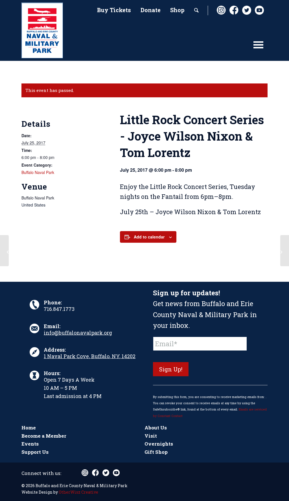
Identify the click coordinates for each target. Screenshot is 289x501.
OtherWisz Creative (78, 492)
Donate (151, 10)
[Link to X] (246, 10)
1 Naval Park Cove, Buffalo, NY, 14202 (89, 356)
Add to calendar (149, 237)
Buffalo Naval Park (37, 172)
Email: (52, 326)
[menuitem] (114, 10)
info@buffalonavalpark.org (78, 332)
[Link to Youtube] (259, 10)
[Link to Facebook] (233, 10)
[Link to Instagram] (221, 10)
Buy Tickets (114, 10)
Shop (177, 10)
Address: (55, 349)
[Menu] (258, 47)
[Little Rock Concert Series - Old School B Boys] (4, 250)
